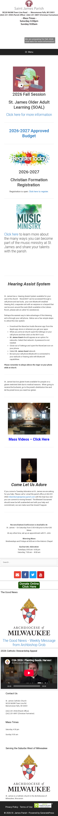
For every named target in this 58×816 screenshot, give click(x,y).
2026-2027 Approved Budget (29, 133)
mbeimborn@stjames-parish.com (22, 497)
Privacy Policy (11, 807)
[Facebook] (25, 574)
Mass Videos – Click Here (29, 439)
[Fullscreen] (53, 686)
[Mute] (49, 686)
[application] (29, 673)
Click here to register (38, 191)
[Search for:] (29, 562)
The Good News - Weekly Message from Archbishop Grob (29, 643)
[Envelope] (17, 574)
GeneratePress (47, 813)
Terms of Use (26, 807)
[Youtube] (40, 574)
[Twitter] (32, 574)
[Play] (4, 686)
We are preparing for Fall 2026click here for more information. (40, 40)
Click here (11, 234)
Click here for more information (29, 115)
